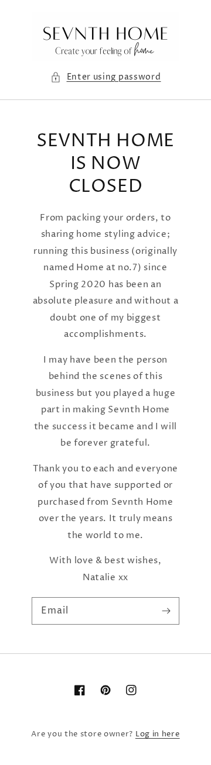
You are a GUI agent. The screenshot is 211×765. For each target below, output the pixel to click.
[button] (105, 77)
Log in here (157, 734)
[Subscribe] (166, 610)
